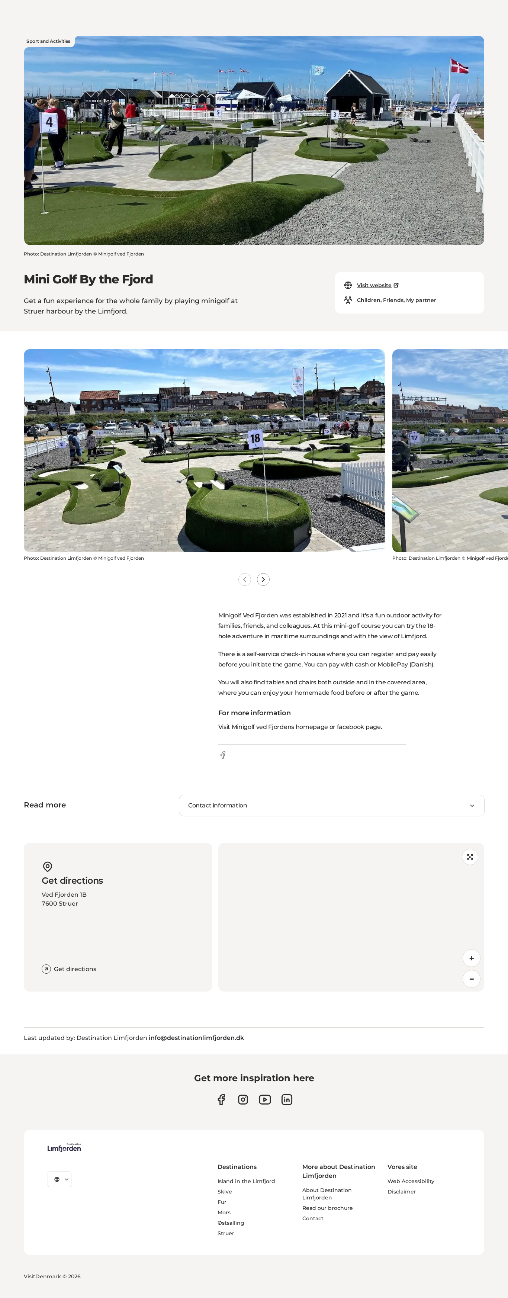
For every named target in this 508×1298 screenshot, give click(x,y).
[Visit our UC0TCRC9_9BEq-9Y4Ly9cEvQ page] (264, 1099)
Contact (313, 1218)
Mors (224, 1212)
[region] (351, 917)
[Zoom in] (471, 958)
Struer (226, 1233)
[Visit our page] (221, 1099)
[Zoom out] (471, 979)
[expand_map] (470, 857)
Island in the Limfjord (246, 1181)
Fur (222, 1202)
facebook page (359, 726)
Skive (225, 1191)
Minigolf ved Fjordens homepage (280, 726)
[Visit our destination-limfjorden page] (286, 1099)
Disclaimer (402, 1191)
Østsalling (231, 1223)
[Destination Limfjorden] (64, 1147)
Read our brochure (327, 1208)
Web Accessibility (411, 1181)
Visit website (374, 285)
